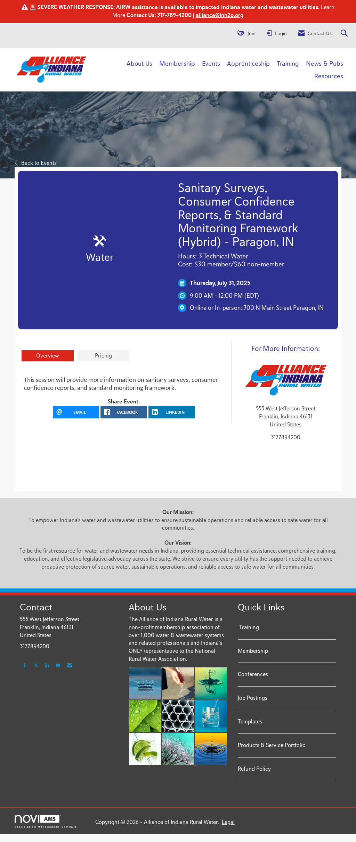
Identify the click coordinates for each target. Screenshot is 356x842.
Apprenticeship (248, 63)
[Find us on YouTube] (58, 665)
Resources (328, 76)
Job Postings (252, 697)
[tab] (47, 355)
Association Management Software (46, 826)
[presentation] (48, 355)
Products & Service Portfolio (272, 745)
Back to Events (39, 163)
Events (211, 63)
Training (288, 63)
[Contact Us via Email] (69, 665)
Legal (228, 822)
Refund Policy (254, 768)
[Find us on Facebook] (25, 665)
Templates (250, 721)
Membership (177, 63)
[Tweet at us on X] (36, 665)
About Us (139, 63)
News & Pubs (324, 63)
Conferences (253, 674)
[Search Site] (345, 33)
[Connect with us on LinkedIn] (47, 665)
